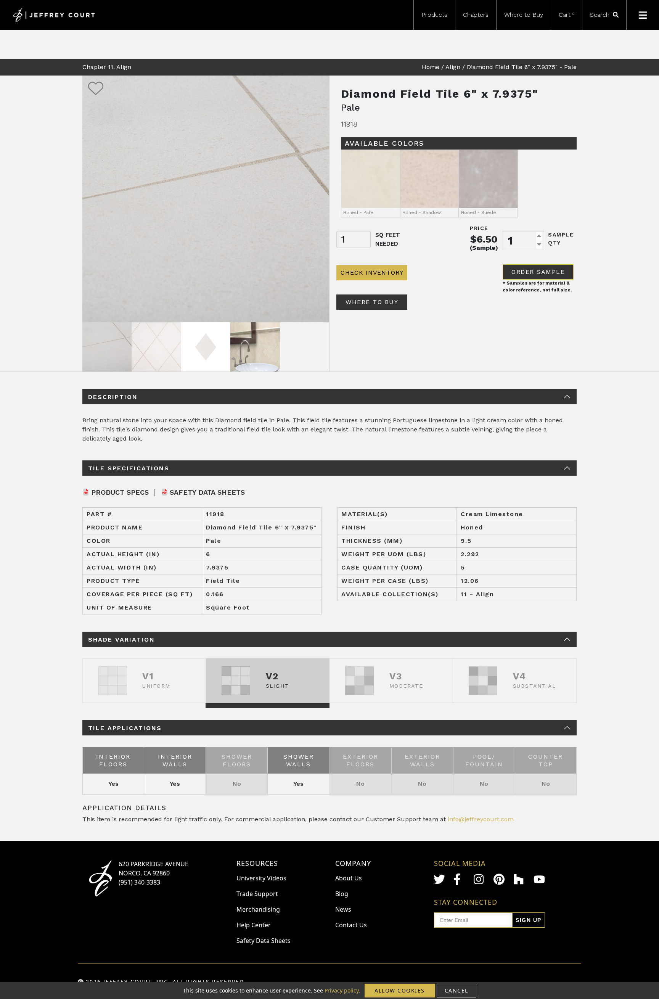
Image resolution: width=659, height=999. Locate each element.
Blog (341, 894)
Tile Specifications (128, 468)
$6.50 (484, 239)
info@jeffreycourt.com (481, 819)
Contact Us (351, 925)
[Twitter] (439, 879)
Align (452, 67)
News (343, 909)
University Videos (261, 878)
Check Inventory (372, 272)
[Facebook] (459, 879)
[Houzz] (519, 879)
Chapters (476, 14)
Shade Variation (121, 639)
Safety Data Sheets (207, 492)
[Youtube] (539, 879)
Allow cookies (400, 990)
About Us (348, 878)
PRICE (479, 228)
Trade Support (257, 894)
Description (113, 397)
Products (434, 14)
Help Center (253, 925)
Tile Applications (125, 728)
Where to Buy (523, 14)
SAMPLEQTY (561, 239)
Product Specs (120, 492)
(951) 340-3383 (139, 882)
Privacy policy (341, 990)
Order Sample (538, 271)
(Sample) (484, 247)
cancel (456, 990)
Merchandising (258, 909)
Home (430, 67)
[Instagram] (479, 879)
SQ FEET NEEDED (387, 239)
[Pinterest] (499, 879)
